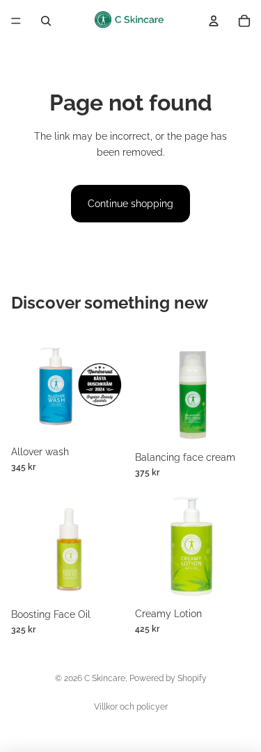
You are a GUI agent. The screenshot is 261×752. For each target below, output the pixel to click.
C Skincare (104, 678)
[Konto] (213, 21)
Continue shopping (130, 203)
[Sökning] (46, 21)
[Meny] (16, 21)
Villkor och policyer (131, 707)
